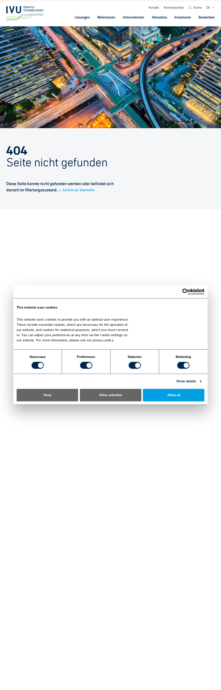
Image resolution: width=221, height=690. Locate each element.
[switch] (86, 365)
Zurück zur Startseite (79, 190)
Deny (47, 395)
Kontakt (154, 7)
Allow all (173, 395)
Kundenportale (174, 7)
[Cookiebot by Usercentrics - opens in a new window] (185, 291)
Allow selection (110, 395)
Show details (186, 381)
